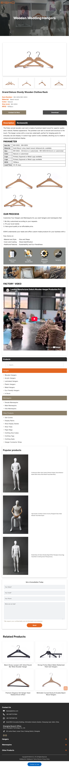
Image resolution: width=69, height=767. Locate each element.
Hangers (6, 371)
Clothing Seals (10, 439)
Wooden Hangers (10, 375)
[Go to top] (66, 688)
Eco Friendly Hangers (12, 390)
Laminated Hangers (11, 381)
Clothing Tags (9, 436)
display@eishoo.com (12, 711)
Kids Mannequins (10, 408)
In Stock (7, 393)
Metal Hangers (10, 387)
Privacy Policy (46, 759)
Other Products (8, 413)
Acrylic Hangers (10, 378)
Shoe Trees (8, 427)
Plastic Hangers (10, 384)
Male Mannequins (11, 405)
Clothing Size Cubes (12, 433)
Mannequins (7, 398)
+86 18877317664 (11, 714)
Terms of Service (37, 759)
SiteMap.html (22, 759)
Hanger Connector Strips (13, 442)
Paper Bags (8, 430)
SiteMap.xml (30, 759)
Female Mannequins (11, 402)
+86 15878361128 (11, 718)
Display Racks (9, 420)
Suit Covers (9, 417)
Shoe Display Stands (12, 424)
